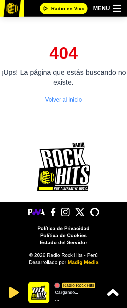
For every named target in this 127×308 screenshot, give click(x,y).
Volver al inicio (63, 100)
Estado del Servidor (63, 242)
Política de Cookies (63, 235)
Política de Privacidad (63, 228)
